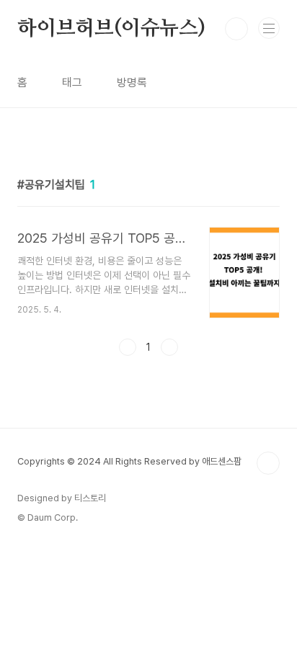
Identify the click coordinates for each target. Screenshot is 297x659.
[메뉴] (269, 28)
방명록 (132, 82)
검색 (236, 29)
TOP (268, 463)
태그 (72, 82)
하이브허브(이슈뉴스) (111, 29)
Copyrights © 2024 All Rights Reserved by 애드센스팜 (129, 461)
